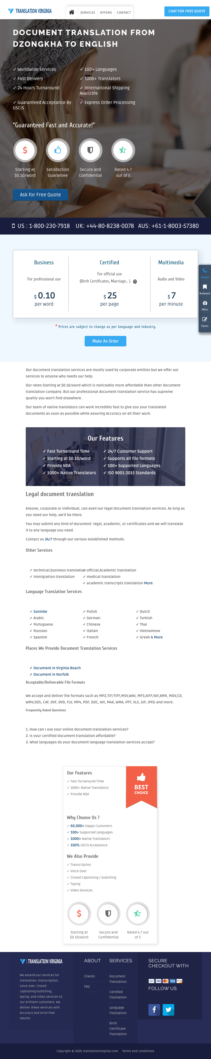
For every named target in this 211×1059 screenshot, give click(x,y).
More (148, 583)
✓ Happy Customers (89, 826)
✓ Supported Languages (90, 832)
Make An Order (105, 341)
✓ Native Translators (88, 839)
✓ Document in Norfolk (49, 675)
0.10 (44, 300)
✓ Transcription (79, 865)
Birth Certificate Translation (118, 1028)
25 (109, 300)
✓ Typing (73, 884)
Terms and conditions (138, 1051)
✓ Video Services (80, 890)
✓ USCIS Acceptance (87, 845)
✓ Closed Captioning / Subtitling (91, 878)
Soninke (40, 612)
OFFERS (106, 13)
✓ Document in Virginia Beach (55, 668)
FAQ (87, 987)
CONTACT (124, 13)
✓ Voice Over (76, 871)
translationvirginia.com (100, 1051)
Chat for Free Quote (187, 11)
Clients (89, 976)
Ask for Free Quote (40, 195)
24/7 (49, 539)
